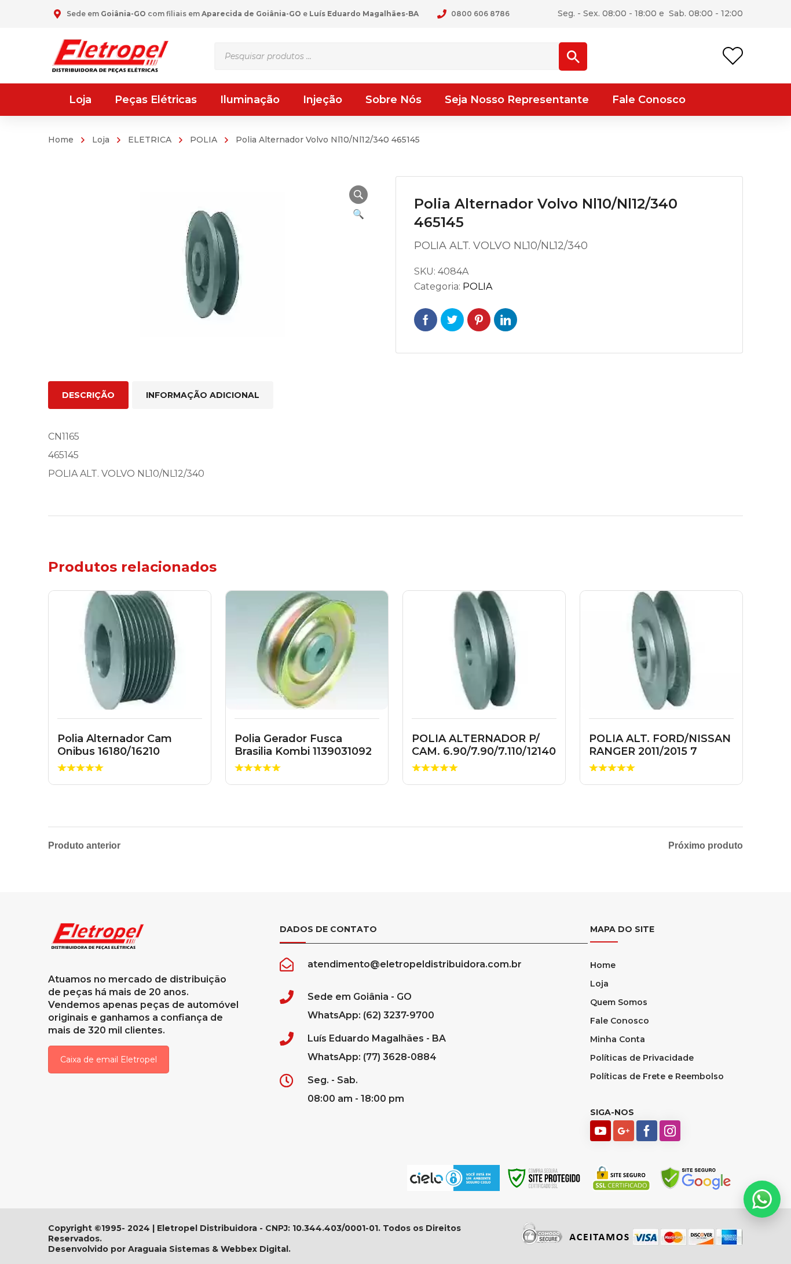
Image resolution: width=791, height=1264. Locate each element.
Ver (130, 650)
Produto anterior (84, 845)
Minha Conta (617, 1039)
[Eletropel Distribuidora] (110, 55)
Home (61, 139)
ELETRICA (149, 139)
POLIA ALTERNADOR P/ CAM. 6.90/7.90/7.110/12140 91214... (484, 751)
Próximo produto (705, 845)
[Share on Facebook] (425, 319)
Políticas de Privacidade (642, 1058)
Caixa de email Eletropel (108, 1059)
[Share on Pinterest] (478, 319)
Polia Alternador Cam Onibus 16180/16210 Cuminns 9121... (114, 751)
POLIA (203, 139)
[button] (358, 194)
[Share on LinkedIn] (505, 319)
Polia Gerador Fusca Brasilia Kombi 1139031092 (303, 745)
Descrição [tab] (88, 395)
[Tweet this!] (452, 319)
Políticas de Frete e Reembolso (657, 1076)
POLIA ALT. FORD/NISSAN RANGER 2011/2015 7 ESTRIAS (660, 751)
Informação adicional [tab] (202, 395)
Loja (100, 139)
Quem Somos (618, 1002)
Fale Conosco (619, 1020)
